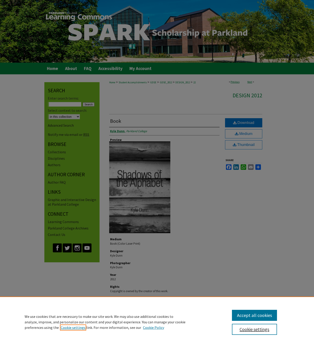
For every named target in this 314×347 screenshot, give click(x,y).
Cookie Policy (153, 327)
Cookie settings (73, 327)
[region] (157, 322)
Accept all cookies (254, 315)
